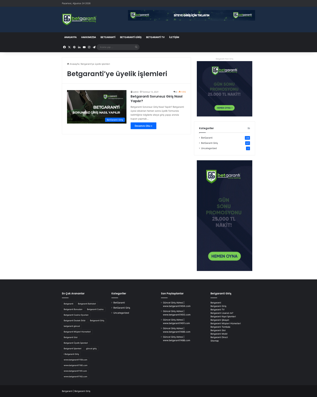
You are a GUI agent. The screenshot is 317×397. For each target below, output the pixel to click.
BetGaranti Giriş (130, 37)
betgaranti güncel (72, 326)
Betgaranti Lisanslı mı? (222, 313)
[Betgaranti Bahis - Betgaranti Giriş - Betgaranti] (79, 19)
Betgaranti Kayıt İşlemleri (223, 316)
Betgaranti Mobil (219, 333)
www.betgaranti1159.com (75, 359)
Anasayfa (70, 37)
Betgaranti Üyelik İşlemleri (76, 343)
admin (136, 92)
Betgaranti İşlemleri (72, 348)
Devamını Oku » (143, 125)
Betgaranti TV (155, 37)
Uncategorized (209, 148)
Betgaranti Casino (95, 309)
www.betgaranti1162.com (75, 376)
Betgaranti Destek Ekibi (74, 320)
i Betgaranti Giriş (71, 354)
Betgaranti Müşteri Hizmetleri (77, 331)
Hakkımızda (88, 37)
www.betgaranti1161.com (75, 371)
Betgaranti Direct (219, 337)
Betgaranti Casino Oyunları (76, 315)
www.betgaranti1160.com (75, 365)
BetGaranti (108, 37)
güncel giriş (91, 348)
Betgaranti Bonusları (73, 309)
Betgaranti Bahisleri (87, 303)
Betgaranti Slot (70, 337)
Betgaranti (68, 303)
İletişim (174, 37)
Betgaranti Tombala (220, 327)
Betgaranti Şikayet (220, 320)
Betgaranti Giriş (97, 320)
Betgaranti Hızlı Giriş (224, 59)
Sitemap (215, 340)
